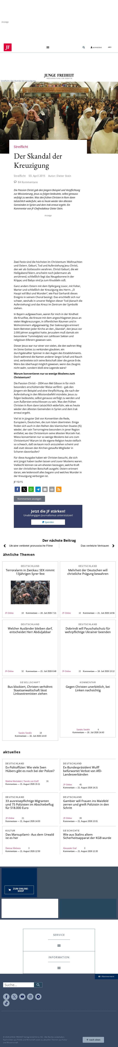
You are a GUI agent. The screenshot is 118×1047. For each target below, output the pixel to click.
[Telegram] (38, 996)
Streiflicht (20, 176)
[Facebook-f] (6, 996)
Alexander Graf (70, 848)
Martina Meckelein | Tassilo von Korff (22, 781)
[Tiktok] (6, 1003)
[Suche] (38, 984)
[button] (47, 47)
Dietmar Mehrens (13, 848)
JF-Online (9, 613)
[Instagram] (30, 996)
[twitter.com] (14, 996)
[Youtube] (22, 996)
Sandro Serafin (25, 733)
